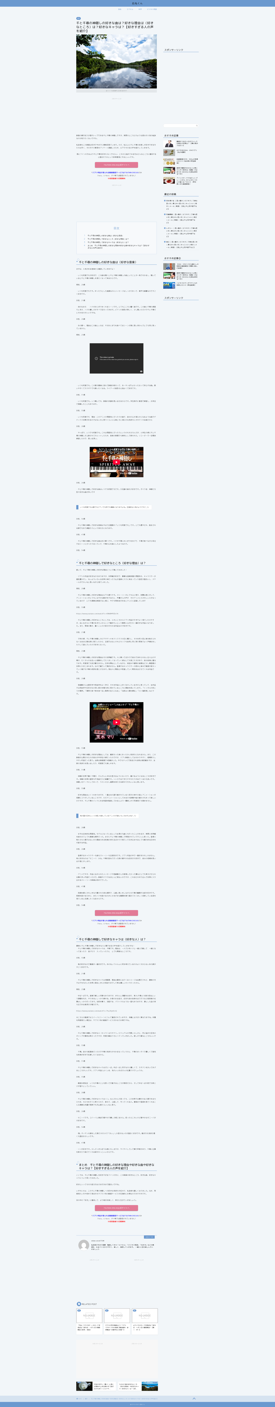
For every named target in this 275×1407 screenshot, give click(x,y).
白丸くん (137, 3)
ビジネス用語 (152, 9)
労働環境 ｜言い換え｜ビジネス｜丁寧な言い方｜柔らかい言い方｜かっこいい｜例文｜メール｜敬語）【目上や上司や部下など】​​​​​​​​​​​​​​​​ (181, 218)
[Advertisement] (116, 116)
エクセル (130, 9)
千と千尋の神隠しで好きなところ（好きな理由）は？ (108, 239)
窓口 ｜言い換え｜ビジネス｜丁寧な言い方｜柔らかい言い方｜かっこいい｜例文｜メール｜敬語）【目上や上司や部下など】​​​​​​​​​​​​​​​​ (181, 244)
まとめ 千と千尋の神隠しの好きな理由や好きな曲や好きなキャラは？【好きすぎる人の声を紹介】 (119, 246)
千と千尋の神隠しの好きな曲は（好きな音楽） (106, 236)
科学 (140, 9)
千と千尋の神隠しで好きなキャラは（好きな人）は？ (108, 242)
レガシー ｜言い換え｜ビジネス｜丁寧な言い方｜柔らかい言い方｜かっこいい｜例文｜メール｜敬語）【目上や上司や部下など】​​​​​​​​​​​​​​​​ (181, 232)
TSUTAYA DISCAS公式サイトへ (116, 165)
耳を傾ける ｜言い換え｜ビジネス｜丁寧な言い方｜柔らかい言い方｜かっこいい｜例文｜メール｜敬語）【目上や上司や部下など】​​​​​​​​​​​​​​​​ (181, 205)
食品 (119, 9)
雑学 (78, 18)
